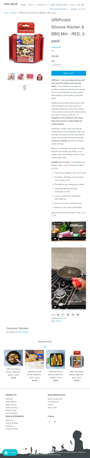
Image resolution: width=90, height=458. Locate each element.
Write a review (23, 332)
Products (14, 13)
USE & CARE (52, 407)
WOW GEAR (56, 47)
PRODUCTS (42, 5)
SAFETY (51, 405)
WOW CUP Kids (11, 410)
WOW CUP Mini (11, 405)
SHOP (30, 5)
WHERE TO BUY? (78, 9)
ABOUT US (9, 420)
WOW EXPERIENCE (58, 9)
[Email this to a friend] (78, 314)
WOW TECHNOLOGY (55, 399)
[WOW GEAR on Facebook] (50, 421)
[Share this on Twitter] (58, 314)
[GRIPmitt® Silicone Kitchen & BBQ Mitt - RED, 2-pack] (26, 43)
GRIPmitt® (62, 318)
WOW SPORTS (11, 402)
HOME (23, 5)
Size (53, 61)
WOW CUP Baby (11, 407)
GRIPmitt (58, 321)
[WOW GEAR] (11, 4)
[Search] (79, 5)
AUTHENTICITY (53, 402)
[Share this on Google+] (73, 314)
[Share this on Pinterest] (68, 314)
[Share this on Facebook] (63, 314)
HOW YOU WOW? (12, 423)
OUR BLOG (10, 426)
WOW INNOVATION (59, 5)
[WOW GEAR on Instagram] (55, 421)
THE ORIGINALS (11, 413)
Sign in (73, 5)
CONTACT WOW (11, 429)
